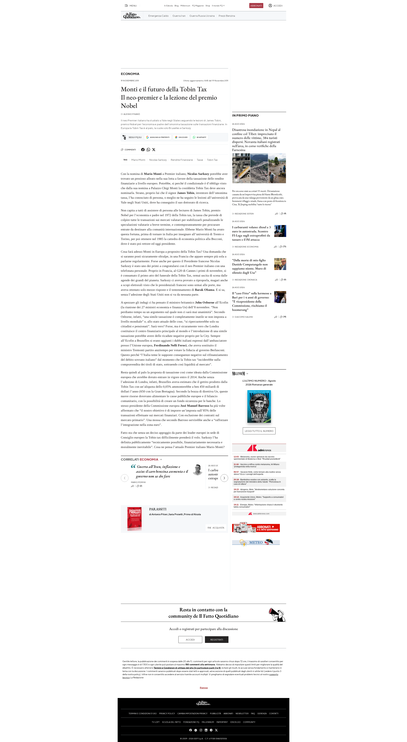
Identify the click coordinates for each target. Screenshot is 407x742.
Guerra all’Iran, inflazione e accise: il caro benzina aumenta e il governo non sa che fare (162, 471)
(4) (285, 213)
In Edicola (168, 6)
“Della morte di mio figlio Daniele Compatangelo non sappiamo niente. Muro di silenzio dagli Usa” (250, 266)
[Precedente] (124, 478)
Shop (208, 6)
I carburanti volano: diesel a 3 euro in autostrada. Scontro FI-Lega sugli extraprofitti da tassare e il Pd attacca (251, 233)
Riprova (204, 687)
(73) (284, 246)
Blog (177, 6)
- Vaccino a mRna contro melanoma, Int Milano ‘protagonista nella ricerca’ (256, 465)
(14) (284, 317)
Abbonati (256, 5)
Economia (130, 74)
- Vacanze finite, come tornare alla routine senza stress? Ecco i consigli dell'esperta (257, 473)
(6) (285, 279)
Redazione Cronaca (244, 280)
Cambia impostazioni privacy (192, 713)
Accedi (190, 639)
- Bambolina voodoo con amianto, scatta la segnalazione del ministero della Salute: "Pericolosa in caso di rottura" (257, 482)
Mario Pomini (138, 482)
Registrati (216, 639)
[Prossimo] (224, 478)
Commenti (130, 149)
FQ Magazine (198, 6)
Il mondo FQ (217, 5)
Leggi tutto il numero (259, 430)
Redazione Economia (245, 247)
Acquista (215, 527)
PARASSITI (157, 509)
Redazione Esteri (243, 213)
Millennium (185, 6)
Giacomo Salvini (242, 317)
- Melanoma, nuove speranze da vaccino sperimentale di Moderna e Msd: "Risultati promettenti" (257, 458)
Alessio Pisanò (130, 114)
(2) (141, 486)
